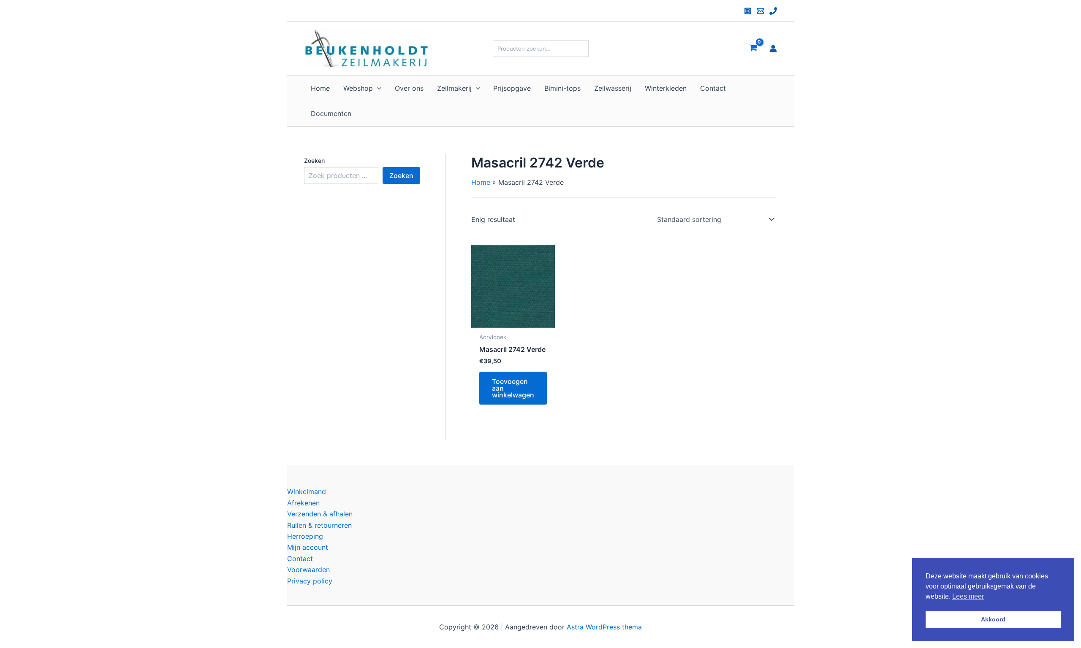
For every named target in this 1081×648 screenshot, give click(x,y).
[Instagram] (748, 11)
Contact (300, 558)
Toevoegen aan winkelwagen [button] (513, 388)
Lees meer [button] (968, 596)
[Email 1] (760, 11)
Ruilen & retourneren (319, 525)
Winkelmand (306, 491)
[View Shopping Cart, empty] (753, 48)
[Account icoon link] (773, 48)
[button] (377, 88)
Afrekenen (303, 503)
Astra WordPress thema (604, 627)
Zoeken (314, 160)
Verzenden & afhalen (320, 514)
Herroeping (305, 536)
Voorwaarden (308, 569)
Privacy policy (309, 581)
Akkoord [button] (993, 619)
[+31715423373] (773, 11)
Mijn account (307, 547)
